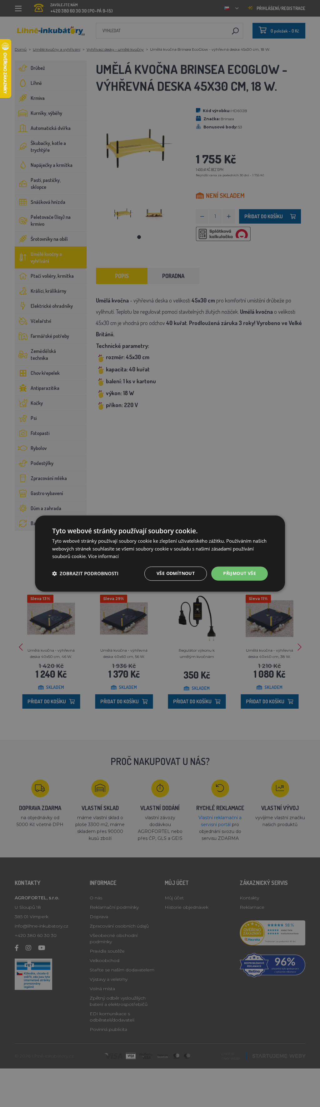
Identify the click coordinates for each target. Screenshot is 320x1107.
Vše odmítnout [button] (176, 573)
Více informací (103, 556)
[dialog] (160, 553)
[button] (85, 573)
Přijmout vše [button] (239, 573)
